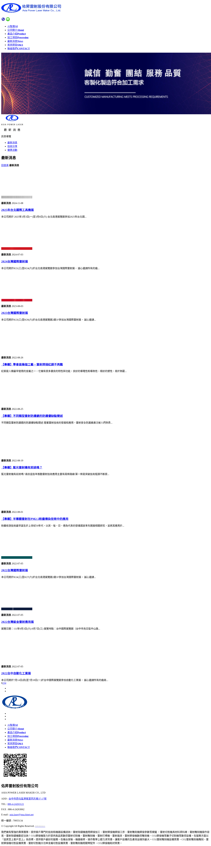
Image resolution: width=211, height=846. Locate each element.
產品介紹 (16, 33)
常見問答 (15, 45)
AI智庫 (12, 26)
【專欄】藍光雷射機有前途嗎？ (21, 467)
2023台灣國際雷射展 (14, 313)
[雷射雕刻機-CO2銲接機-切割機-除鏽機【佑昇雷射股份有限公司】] (32, 12)
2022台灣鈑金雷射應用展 (17, 621)
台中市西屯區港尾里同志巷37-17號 (27, 798)
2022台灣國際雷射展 (14, 570)
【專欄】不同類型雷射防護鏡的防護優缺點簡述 (32, 416)
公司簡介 (15, 30)
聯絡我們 (18, 48)
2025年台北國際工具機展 (17, 210)
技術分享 (12, 146)
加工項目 (17, 37)
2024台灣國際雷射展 (14, 261)
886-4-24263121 (16, 804)
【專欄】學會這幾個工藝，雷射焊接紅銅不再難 (32, 364)
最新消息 (15, 41)
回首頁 (5, 165)
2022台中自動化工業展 (16, 673)
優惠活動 (12, 150)
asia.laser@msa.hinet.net (22, 814)
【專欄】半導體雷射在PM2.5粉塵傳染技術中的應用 (34, 519)
